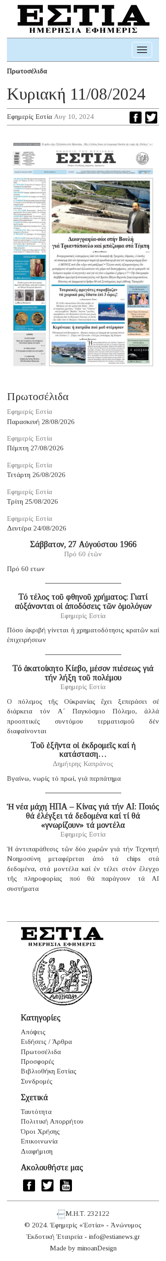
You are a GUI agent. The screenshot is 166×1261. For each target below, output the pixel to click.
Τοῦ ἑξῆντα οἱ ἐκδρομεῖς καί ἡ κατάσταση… (83, 750)
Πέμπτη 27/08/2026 (35, 448)
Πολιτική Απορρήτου (52, 1121)
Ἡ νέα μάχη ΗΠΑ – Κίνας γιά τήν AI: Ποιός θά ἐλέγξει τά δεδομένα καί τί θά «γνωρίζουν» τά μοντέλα (83, 816)
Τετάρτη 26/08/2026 (36, 474)
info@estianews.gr (114, 1236)
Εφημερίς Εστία (29, 116)
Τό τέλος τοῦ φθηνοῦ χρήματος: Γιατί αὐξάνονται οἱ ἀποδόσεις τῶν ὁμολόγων (83, 601)
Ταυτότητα (36, 1111)
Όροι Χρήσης (40, 1131)
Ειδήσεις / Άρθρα (46, 1041)
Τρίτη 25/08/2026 (32, 501)
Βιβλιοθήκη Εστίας (49, 1071)
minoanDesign (97, 1248)
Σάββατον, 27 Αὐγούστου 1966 (83, 544)
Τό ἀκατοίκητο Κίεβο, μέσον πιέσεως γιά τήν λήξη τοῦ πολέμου (83, 673)
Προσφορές (37, 1061)
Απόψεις (33, 1032)
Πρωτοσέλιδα (27, 71)
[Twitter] (151, 118)
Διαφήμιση (37, 1151)
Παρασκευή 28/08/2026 (41, 421)
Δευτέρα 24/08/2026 (36, 528)
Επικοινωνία (39, 1141)
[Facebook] (135, 118)
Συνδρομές (37, 1081)
